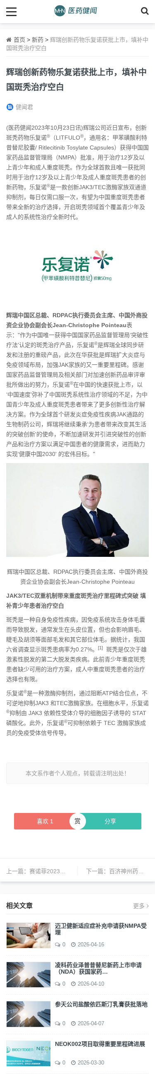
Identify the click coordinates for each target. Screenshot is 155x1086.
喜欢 (45, 821)
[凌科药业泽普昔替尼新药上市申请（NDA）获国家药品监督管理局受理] (28, 974)
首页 (19, 39)
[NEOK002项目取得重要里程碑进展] (28, 1053)
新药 (37, 39)
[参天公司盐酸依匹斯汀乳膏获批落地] (28, 1013)
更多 (139, 906)
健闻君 (24, 107)
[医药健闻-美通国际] (77, 11)
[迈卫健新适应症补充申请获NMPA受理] (28, 935)
